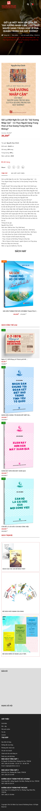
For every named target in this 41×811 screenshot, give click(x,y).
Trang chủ (6, 35)
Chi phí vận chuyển (6, 750)
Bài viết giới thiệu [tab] (18, 173)
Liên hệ (3, 735)
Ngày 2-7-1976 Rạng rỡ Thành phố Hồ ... (14, 359)
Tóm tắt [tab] (4, 173)
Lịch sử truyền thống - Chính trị (30, 35)
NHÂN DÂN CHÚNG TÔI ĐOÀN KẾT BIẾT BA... (16, 415)
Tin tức (3, 732)
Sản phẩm (15, 35)
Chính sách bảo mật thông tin (9, 753)
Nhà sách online (5, 729)
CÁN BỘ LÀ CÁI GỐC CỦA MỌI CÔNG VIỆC (15, 526)
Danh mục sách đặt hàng (8, 756)
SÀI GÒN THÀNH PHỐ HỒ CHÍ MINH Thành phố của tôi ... (20, 311)
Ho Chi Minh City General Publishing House (20, 804)
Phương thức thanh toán (7, 747)
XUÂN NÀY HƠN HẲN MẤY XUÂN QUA (13, 471)
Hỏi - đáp (4, 726)
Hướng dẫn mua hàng (7, 745)
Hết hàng (6, 162)
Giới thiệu (4, 723)
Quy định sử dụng (6, 742)
